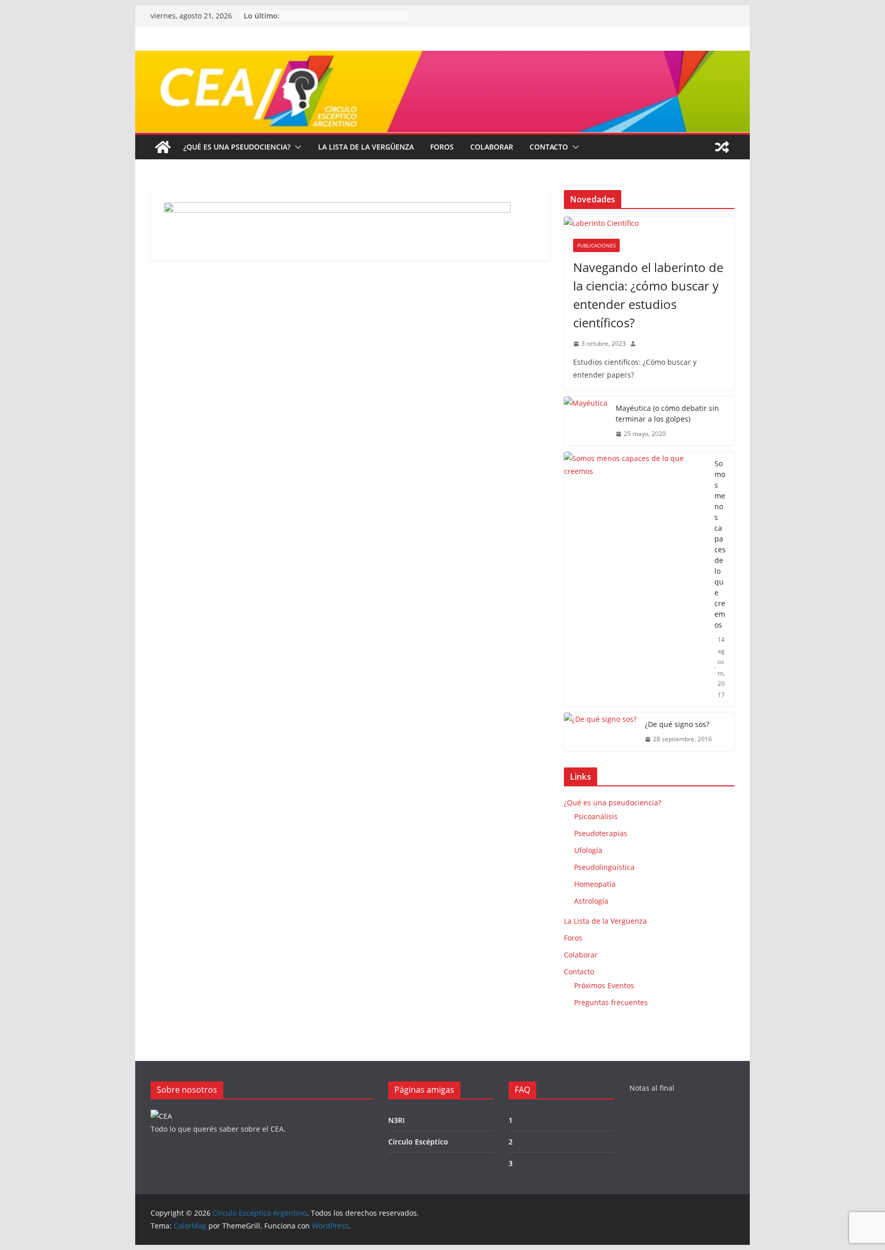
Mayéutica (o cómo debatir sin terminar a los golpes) (667, 413)
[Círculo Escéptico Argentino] (163, 147)
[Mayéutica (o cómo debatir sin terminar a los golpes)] (585, 421)
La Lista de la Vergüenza (366, 147)
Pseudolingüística (604, 867)
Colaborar (491, 147)
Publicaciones (596, 245)
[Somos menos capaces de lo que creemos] (635, 579)
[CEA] (161, 1116)
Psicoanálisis (596, 816)
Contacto (549, 147)
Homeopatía (595, 884)
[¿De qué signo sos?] (600, 732)
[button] (296, 147)
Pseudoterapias (600, 833)
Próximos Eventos (604, 985)
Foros (442, 147)
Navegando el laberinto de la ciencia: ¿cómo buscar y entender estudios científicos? (648, 295)
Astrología (591, 901)
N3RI (396, 1120)
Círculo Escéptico (418, 1142)
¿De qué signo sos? (677, 724)
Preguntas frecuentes (611, 1002)
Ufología (588, 850)
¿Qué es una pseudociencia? (236, 147)
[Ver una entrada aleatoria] (722, 147)
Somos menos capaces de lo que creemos (720, 544)
